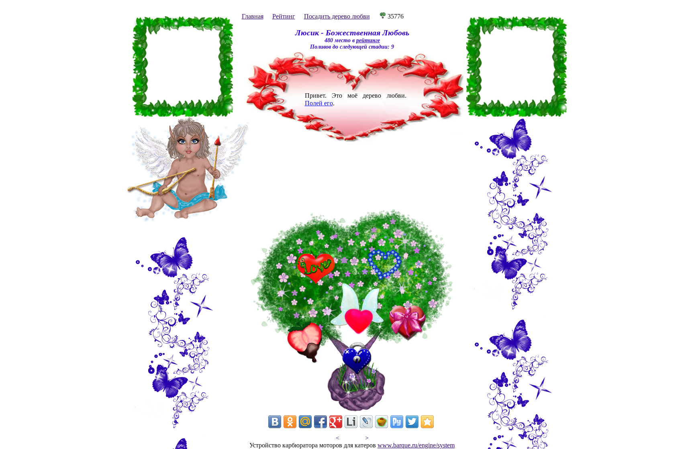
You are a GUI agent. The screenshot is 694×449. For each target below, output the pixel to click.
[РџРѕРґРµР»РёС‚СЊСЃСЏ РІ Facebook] (320, 421)
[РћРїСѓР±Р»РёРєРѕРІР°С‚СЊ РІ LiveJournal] (366, 421)
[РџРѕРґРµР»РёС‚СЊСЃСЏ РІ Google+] (335, 421)
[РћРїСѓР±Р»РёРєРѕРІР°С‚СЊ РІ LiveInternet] (351, 421)
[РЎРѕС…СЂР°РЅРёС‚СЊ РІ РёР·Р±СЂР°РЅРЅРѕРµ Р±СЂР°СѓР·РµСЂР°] (427, 421)
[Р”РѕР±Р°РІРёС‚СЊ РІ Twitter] (412, 421)
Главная (252, 16)
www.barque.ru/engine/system (416, 445)
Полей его (319, 103)
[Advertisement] (183, 66)
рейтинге (368, 40)
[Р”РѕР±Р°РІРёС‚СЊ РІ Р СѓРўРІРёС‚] (396, 421)
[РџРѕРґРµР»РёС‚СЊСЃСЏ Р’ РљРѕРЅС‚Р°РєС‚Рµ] (274, 421)
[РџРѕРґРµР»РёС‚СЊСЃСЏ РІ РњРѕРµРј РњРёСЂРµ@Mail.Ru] (305, 421)
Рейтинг (283, 16)
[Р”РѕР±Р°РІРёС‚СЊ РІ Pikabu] (381, 421)
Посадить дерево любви (337, 16)
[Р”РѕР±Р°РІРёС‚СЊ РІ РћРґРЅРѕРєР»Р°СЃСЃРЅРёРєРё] (290, 421)
